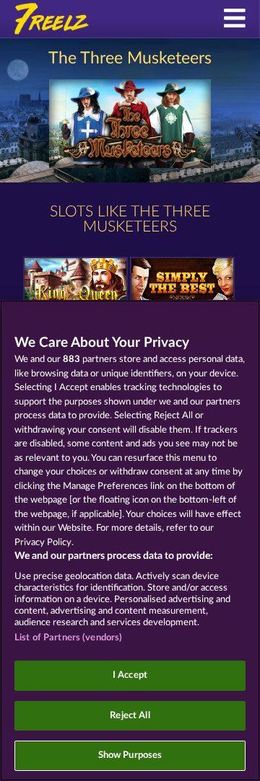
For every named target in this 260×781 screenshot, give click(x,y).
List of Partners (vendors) (68, 638)
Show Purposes (130, 755)
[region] (130, 540)
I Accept (130, 675)
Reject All (130, 715)
